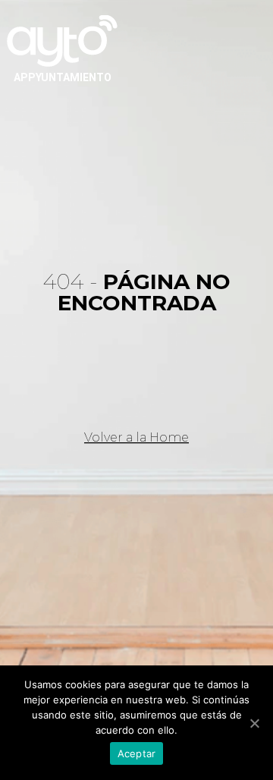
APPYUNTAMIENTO (62, 77)
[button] (136, 438)
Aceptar (137, 753)
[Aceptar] (254, 723)
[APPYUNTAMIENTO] (62, 39)
